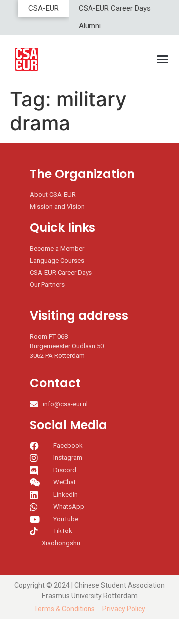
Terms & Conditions (64, 609)
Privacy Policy (123, 609)
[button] (162, 59)
